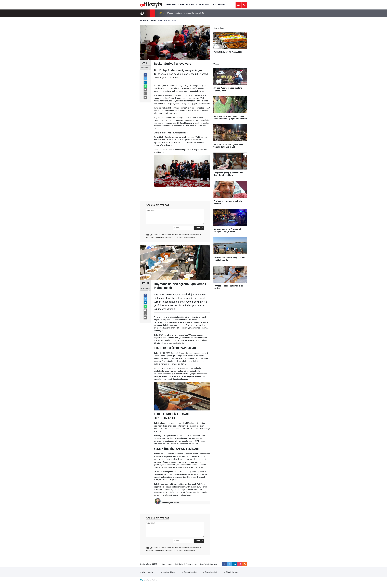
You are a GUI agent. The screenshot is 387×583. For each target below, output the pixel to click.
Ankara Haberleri (147, 572)
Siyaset (221, 5)
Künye (163, 564)
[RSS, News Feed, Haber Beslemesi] (244, 564)
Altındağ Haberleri (190, 572)
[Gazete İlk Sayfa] (151, 4)
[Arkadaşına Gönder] (145, 89)
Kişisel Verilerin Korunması (208, 564)
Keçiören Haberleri (169, 572)
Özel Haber (191, 5)
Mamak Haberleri (232, 572)
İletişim (170, 564)
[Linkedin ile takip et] (234, 564)
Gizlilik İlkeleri (179, 564)
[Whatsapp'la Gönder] (145, 86)
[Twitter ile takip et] (229, 564)
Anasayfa (145, 20)
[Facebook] (145, 75)
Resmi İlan (171, 5)
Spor (214, 5)
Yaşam (153, 20)
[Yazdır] (145, 93)
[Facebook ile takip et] (224, 564)
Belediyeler (204, 5)
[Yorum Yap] (145, 97)
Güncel (181, 5)
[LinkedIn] (145, 82)
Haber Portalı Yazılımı (150, 580)
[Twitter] (145, 78)
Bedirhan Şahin (167, 503)
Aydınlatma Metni (191, 564)
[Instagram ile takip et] (239, 564)
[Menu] (238, 5)
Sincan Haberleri (211, 572)
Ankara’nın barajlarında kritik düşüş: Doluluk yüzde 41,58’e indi (186, 13)
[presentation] (146, 13)
